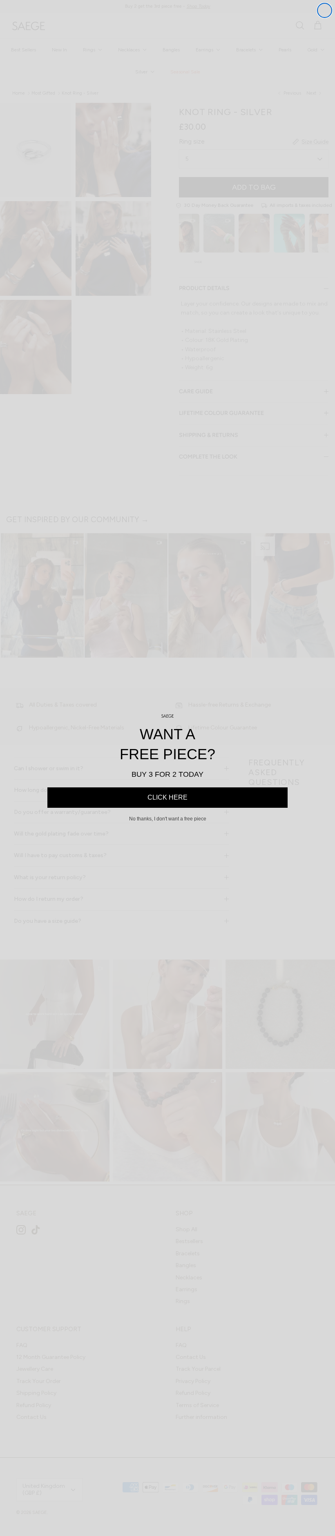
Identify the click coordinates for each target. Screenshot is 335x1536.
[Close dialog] (324, 10)
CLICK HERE (167, 797)
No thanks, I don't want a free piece (167, 819)
